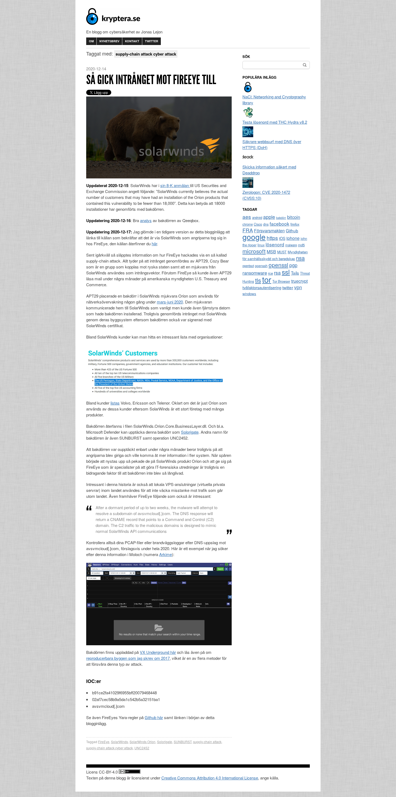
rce (270, 273)
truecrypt (299, 281)
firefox (294, 224)
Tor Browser (281, 281)
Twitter (151, 41)
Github (292, 230)
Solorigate (190, 432)
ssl (286, 272)
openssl (278, 265)
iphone (293, 238)
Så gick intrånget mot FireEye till (151, 79)
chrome (247, 224)
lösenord (275, 244)
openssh (261, 265)
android (257, 217)
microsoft (254, 251)
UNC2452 (141, 748)
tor (266, 279)
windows (249, 293)
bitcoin (293, 217)
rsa (277, 272)
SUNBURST (183, 741)
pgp (293, 265)
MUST (282, 252)
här (154, 243)
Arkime (165, 554)
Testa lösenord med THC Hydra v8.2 (274, 122)
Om (91, 41)
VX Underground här (158, 652)
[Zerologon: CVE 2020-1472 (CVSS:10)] (247, 186)
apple (269, 216)
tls (258, 280)
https (272, 237)
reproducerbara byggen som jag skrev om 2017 (128, 658)
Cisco (258, 224)
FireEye (103, 741)
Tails (295, 273)
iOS (282, 238)
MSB (271, 252)
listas (115, 403)
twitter (287, 287)
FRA (247, 230)
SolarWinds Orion (142, 741)
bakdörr (281, 218)
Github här (154, 717)
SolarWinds (119, 741)
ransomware (254, 273)
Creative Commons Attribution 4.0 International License (209, 778)
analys (146, 220)
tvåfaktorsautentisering (261, 287)
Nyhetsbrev (109, 41)
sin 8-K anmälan (175, 185)
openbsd (248, 266)
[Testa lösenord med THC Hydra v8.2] (247, 116)
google (254, 236)
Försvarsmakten (269, 230)
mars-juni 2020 (170, 302)
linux (261, 245)
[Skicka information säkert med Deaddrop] (247, 161)
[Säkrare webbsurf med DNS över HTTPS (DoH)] (247, 135)
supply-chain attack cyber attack (109, 748)
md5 (301, 244)
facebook (279, 223)
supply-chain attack (207, 741)
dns (266, 224)
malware (291, 245)
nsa (300, 258)
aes (246, 216)
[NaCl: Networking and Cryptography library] (247, 91)
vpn (298, 287)
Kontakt (132, 41)
